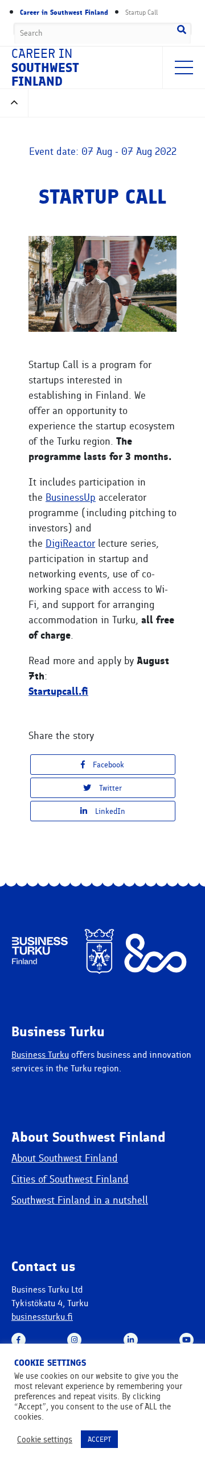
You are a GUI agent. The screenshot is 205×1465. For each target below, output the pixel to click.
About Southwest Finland (64, 1158)
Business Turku (40, 1054)
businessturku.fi (42, 1316)
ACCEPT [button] (99, 1439)
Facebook (107, 765)
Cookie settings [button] (44, 1439)
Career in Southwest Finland (64, 12)
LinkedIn (109, 811)
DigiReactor (70, 543)
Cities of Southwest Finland (70, 1179)
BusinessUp (71, 497)
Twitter (109, 788)
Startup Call (141, 12)
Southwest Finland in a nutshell (79, 1200)
